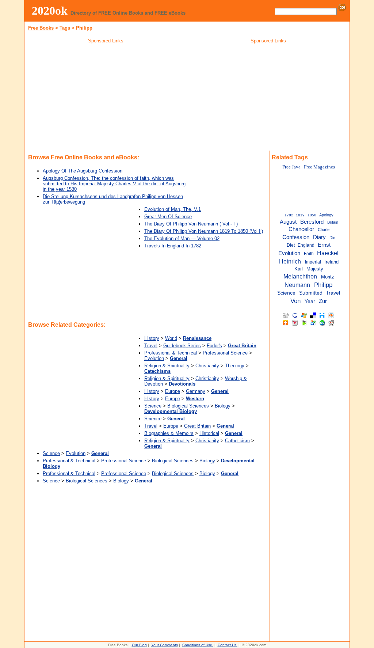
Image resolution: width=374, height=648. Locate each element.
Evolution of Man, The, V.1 (172, 209)
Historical (209, 433)
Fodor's (214, 345)
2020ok (50, 10)
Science (152, 406)
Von (295, 300)
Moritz (327, 277)
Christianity (207, 365)
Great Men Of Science (168, 216)
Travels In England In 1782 (172, 246)
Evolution (154, 358)
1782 (289, 215)
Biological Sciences (188, 406)
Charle (323, 229)
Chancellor (301, 229)
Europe (172, 391)
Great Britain (197, 426)
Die (332, 237)
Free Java (291, 167)
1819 (300, 215)
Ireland (331, 262)
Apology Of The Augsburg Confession (82, 171)
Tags (65, 28)
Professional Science (225, 353)
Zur (323, 301)
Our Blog (139, 645)
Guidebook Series (182, 345)
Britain (332, 222)
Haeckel (328, 253)
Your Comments (164, 645)
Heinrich (290, 261)
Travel (150, 345)
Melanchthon (300, 276)
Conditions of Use (197, 645)
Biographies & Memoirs (169, 433)
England (306, 245)
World (171, 338)
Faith (309, 253)
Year (310, 301)
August (288, 222)
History (151, 338)
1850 (312, 215)
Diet (291, 245)
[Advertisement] (106, 98)
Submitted (311, 293)
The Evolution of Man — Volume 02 (182, 238)
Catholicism (237, 440)
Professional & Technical (170, 353)
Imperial (313, 262)
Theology (234, 365)
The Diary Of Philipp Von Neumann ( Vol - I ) (191, 224)
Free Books (41, 28)
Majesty (314, 269)
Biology (222, 406)
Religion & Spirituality (167, 365)
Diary (319, 237)
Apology (326, 215)
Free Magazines (319, 167)
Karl (298, 269)
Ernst (324, 245)
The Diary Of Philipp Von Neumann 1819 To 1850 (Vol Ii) (203, 231)
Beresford (312, 222)
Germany (195, 391)
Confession (295, 237)
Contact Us (227, 645)
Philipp (323, 284)
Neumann (297, 284)
